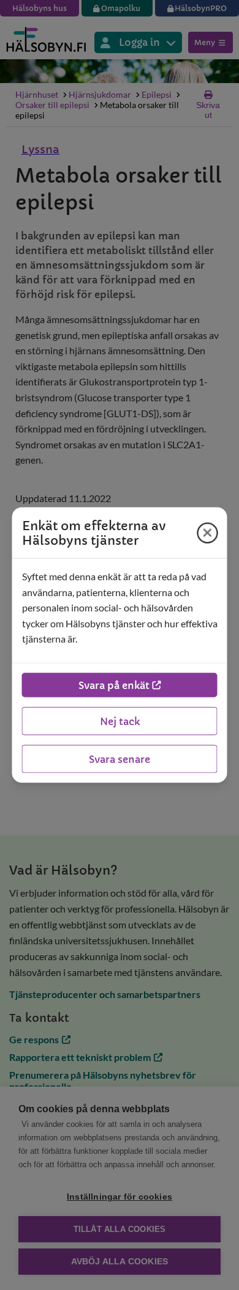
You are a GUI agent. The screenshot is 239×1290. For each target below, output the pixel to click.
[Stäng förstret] (208, 532)
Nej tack (120, 721)
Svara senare (119, 758)
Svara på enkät (114, 685)
